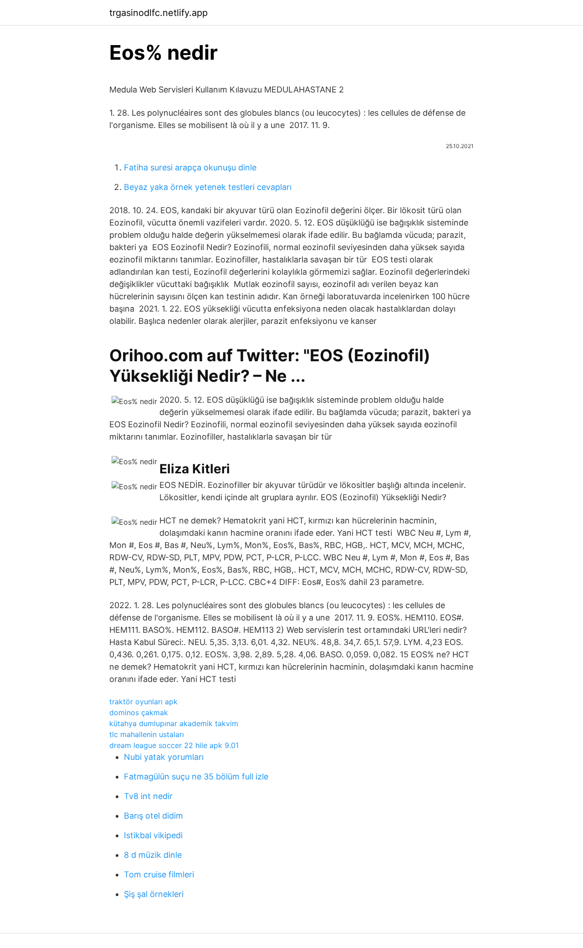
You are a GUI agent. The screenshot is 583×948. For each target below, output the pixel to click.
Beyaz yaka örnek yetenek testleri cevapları (208, 187)
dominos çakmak (138, 712)
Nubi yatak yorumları (164, 757)
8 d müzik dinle (153, 855)
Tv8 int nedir (148, 796)
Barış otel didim (153, 815)
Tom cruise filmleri (159, 874)
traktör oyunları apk (143, 701)
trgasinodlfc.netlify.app (158, 12)
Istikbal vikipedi (153, 835)
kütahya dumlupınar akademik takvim (173, 723)
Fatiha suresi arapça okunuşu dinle (190, 167)
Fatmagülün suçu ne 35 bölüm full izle (196, 776)
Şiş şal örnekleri (154, 894)
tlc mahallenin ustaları (146, 734)
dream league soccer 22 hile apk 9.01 (174, 745)
